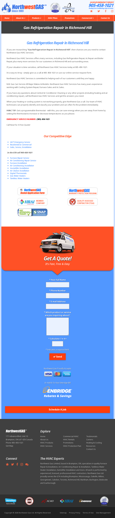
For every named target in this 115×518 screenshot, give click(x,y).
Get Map (9, 446)
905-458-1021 (101, 5)
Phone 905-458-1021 (14, 442)
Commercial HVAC (71, 436)
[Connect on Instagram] (110, 11)
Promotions (70, 18)
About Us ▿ (20, 18)
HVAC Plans (53, 18)
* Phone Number (57, 290)
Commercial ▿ (87, 18)
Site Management (103, 513)
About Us (44, 439)
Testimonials (91, 436)
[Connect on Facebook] (104, 11)
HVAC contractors (79, 473)
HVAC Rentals (69, 439)
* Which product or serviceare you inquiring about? (57, 314)
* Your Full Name (57, 279)
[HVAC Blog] (27, 464)
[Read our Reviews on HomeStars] (89, 11)
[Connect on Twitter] (96, 11)
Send (59, 356)
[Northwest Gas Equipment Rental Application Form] (32, 191)
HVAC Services (46, 446)
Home (6, 18)
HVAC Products (46, 442)
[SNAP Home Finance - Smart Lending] (32, 212)
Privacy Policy (74, 513)
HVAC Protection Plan (72, 446)
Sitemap (63, 513)
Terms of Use (88, 513)
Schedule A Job (57, 409)
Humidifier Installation (66, 470)
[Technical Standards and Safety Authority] (83, 202)
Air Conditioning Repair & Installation (74, 467)
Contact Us (105, 18)
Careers (89, 439)
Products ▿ (36, 18)
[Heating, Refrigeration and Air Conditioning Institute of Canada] (32, 202)
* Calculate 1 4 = (58, 338)
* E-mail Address (57, 301)
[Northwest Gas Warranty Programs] (83, 191)
